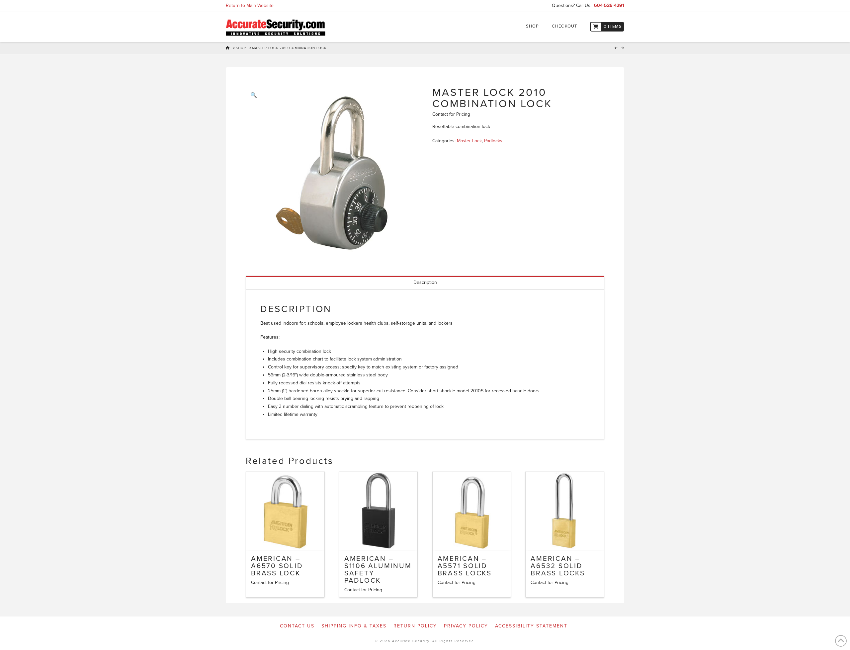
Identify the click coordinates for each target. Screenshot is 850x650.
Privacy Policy (466, 626)
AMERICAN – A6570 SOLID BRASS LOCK (277, 565)
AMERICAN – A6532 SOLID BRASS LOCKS (558, 565)
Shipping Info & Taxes (353, 626)
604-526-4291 (609, 5)
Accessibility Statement (531, 626)
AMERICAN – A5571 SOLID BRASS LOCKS (465, 565)
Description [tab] (425, 282)
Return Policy (415, 626)
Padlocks (493, 141)
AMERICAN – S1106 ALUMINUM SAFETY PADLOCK (378, 569)
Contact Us (297, 626)
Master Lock (469, 141)
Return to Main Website (250, 5)
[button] (254, 95)
